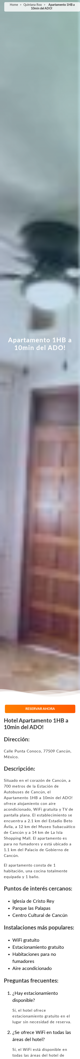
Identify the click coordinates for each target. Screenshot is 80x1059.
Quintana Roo (32, 4)
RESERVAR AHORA (40, 708)
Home (14, 4)
